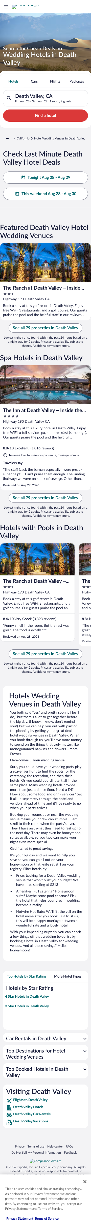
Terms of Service (47, 1218)
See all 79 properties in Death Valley (45, 328)
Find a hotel (45, 116)
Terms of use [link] (36, 1146)
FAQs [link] (69, 1146)
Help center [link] (55, 1146)
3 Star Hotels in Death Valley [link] (27, 1006)
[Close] (84, 1181)
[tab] (13, 81)
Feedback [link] (70, 1152)
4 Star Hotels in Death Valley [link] (27, 996)
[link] (45, 1101)
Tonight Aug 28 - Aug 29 (49, 178)
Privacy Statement (19, 1218)
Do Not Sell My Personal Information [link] (36, 1152)
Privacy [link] (20, 1146)
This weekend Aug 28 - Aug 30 (48, 194)
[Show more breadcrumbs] (7, 138)
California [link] (23, 138)
